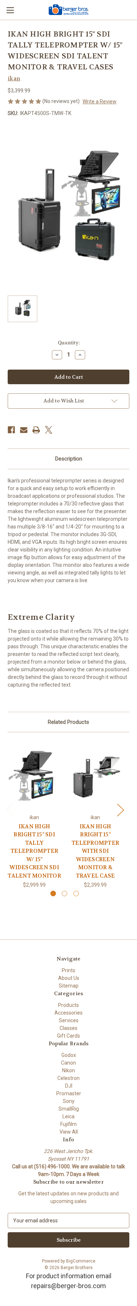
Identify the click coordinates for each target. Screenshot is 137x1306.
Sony (69, 1101)
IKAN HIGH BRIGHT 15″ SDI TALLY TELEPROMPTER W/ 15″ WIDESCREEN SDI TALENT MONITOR (34, 851)
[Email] (23, 430)
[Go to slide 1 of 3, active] (53, 893)
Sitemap (69, 986)
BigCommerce (80, 1261)
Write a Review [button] (100, 101)
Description (68, 458)
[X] (48, 430)
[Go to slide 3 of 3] (76, 893)
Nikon (68, 1070)
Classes (68, 1028)
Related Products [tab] (68, 722)
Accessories (68, 1013)
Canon (68, 1063)
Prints (68, 970)
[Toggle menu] (10, 10)
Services (69, 1020)
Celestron (68, 1078)
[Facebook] (11, 430)
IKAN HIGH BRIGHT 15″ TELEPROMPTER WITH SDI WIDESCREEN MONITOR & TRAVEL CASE (95, 851)
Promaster (68, 1093)
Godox (68, 1055)
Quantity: (69, 343)
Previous (9, 809)
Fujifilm (68, 1124)
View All (69, 1132)
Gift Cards (68, 1036)
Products (68, 1005)
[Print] (36, 430)
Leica (68, 1116)
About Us (68, 978)
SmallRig (68, 1109)
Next (120, 809)
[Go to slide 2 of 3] (64, 893)
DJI (68, 1086)
